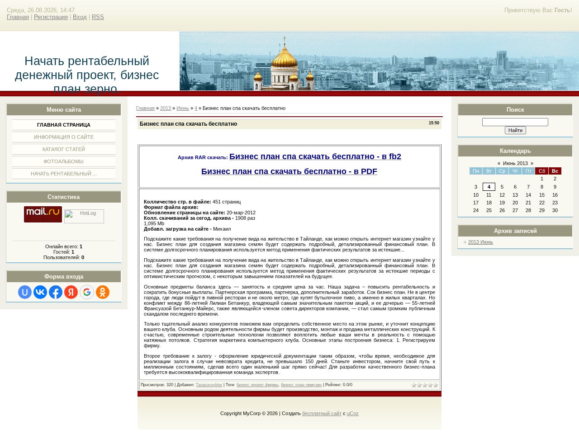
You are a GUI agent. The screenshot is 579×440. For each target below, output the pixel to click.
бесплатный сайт (322, 413)
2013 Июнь (480, 242)
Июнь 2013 (515, 163)
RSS (98, 17)
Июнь (182, 108)
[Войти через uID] (25, 292)
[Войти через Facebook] (55, 292)
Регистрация (51, 17)
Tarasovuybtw (209, 385)
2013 (165, 108)
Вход (80, 17)
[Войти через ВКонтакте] (40, 292)
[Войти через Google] (87, 292)
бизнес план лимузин (301, 385)
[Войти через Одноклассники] (102, 292)
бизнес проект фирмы (257, 385)
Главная (18, 17)
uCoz (353, 413)
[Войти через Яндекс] (71, 292)
